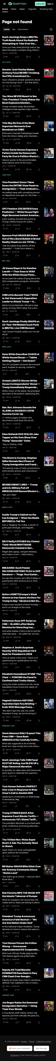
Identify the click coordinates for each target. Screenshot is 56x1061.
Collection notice (43, 1041)
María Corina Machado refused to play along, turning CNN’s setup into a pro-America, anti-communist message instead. (20, 306)
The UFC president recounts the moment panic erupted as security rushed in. (21, 365)
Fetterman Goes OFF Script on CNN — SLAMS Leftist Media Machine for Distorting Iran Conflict (19, 624)
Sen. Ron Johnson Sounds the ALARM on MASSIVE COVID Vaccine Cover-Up (19, 410)
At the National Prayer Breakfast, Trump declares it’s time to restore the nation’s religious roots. (20, 928)
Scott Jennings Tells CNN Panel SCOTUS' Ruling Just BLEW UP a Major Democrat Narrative (20, 763)
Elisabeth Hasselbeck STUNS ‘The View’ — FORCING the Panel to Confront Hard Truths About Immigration (21, 677)
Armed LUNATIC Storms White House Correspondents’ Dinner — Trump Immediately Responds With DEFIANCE (21, 384)
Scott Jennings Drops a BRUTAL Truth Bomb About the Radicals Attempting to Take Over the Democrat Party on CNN (20, 40)
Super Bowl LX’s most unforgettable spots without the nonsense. (19, 851)
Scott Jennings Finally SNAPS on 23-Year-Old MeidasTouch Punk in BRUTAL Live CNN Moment (20, 324)
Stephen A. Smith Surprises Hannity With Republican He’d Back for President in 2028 (19, 650)
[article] (28, 46)
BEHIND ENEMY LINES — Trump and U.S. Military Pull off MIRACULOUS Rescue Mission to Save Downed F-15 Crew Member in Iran (21, 488)
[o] (49, 40)
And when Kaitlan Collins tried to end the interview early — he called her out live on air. (21, 632)
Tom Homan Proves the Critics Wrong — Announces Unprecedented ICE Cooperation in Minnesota (20, 946)
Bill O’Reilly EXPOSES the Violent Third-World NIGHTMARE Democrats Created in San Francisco (21, 545)
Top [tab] (13, 29)
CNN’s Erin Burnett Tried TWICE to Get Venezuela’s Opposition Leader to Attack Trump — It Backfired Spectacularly (20, 298)
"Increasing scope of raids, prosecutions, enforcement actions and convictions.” (21, 469)
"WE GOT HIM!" (9, 494)
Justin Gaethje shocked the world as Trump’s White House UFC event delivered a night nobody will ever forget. (18, 220)
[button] (5, 9)
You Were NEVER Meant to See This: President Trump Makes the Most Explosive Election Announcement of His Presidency (21, 99)
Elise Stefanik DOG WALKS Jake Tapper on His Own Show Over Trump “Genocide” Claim (20, 437)
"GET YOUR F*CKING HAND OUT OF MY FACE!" (20, 333)
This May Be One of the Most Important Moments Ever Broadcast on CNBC (18, 126)
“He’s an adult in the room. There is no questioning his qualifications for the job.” (20, 659)
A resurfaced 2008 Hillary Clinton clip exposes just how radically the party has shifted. (21, 1014)
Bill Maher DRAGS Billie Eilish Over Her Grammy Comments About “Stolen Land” (21, 869)
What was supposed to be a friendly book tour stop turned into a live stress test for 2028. (20, 745)
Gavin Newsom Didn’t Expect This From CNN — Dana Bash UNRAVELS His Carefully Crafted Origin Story (21, 736)
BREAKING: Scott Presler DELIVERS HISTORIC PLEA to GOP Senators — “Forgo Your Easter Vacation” (21, 571)
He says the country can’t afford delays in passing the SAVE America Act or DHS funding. (21, 579)
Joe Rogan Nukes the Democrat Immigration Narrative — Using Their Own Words (20, 1006)
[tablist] (16, 29)
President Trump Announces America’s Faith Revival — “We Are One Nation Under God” (19, 919)
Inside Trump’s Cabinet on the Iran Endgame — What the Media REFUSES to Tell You (20, 518)
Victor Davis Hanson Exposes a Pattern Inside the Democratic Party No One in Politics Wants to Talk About (21, 153)
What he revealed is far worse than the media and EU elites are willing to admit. (21, 901)
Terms (32, 1041)
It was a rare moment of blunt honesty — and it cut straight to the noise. (21, 606)
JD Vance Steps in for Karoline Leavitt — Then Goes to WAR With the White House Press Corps (19, 271)
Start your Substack (21, 1048)
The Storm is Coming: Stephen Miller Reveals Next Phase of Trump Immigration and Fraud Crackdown (19, 461)
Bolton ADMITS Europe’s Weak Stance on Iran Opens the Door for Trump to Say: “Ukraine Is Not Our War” (21, 598)
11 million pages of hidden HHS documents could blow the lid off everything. (17, 419)
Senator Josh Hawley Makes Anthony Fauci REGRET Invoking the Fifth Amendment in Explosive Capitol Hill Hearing (20, 73)
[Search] (51, 29)
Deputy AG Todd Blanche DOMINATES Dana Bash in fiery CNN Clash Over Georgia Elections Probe (19, 973)
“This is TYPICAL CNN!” (12, 444)
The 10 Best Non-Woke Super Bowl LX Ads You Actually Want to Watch (20, 843)
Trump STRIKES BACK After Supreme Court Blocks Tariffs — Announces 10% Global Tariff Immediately (20, 816)
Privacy (24, 1041)
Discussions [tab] (23, 29)
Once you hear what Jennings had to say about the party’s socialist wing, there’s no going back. (21, 48)
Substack (14, 1055)
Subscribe (40, 4)
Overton (13, 53)
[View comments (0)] (16, 374)
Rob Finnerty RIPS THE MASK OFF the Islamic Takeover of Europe (21, 895)
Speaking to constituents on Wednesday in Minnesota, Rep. (21, 798)
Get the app (41, 1048)
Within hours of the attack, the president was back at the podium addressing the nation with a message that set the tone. (21, 392)
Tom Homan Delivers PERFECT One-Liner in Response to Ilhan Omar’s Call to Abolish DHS (19, 789)
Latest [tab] (6, 29)
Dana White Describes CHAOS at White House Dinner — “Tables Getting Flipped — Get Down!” (20, 357)
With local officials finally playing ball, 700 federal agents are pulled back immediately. (19, 954)
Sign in (50, 4)
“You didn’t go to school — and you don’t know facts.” (21, 878)
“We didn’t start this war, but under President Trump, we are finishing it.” (19, 712)
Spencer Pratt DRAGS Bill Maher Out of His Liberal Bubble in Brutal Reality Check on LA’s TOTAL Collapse (21, 239)
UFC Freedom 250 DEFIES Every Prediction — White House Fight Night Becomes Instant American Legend (21, 212)
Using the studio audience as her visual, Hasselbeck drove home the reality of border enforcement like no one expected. (20, 685)
